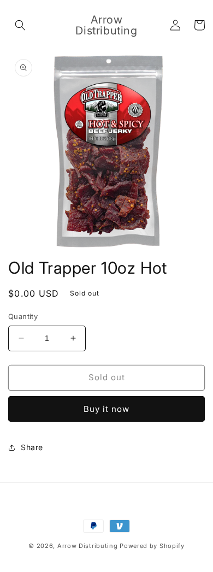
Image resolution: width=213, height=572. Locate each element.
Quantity (23, 316)
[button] (20, 25)
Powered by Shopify (152, 546)
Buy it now (106, 409)
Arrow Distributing (87, 546)
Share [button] (32, 447)
